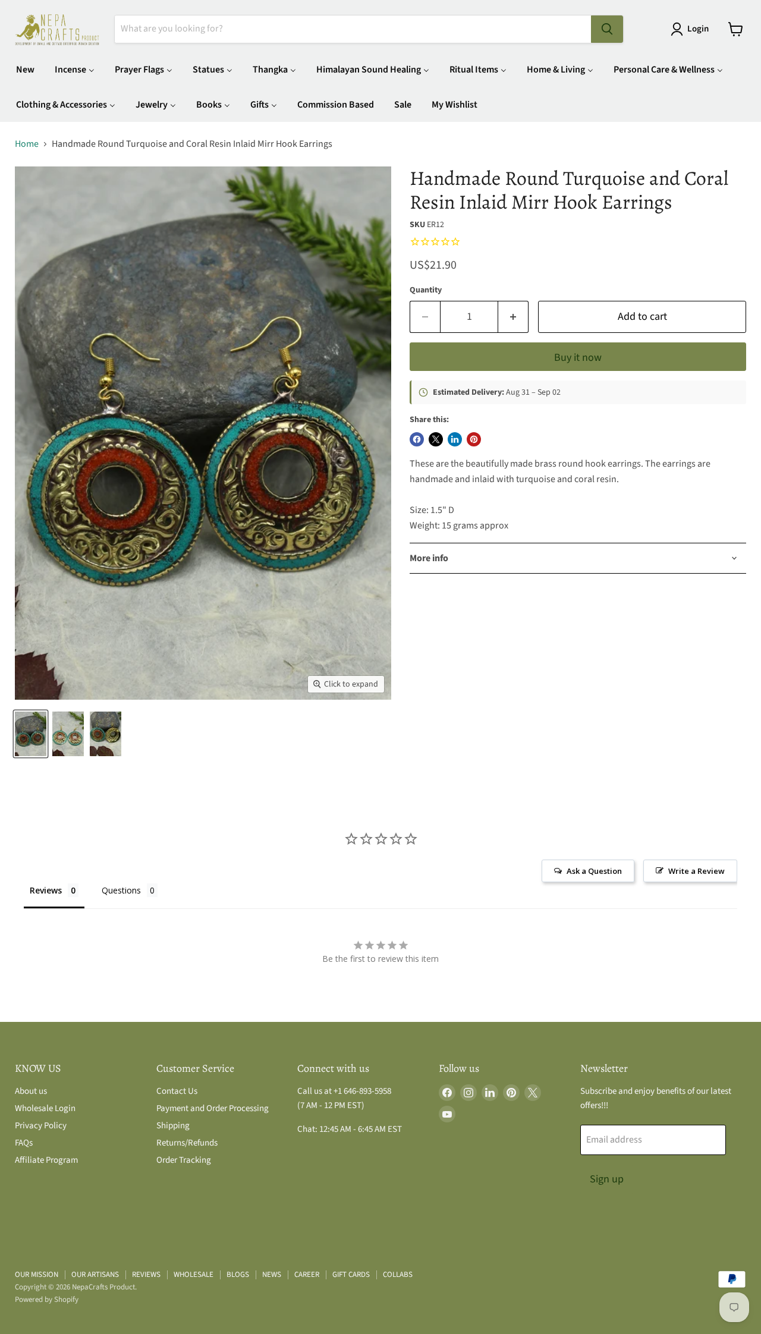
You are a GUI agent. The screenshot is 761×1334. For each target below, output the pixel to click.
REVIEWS (146, 1274)
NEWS (271, 1274)
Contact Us (176, 1091)
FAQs (24, 1143)
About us (31, 1091)
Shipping (173, 1125)
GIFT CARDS (351, 1274)
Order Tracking (183, 1160)
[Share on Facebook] (417, 439)
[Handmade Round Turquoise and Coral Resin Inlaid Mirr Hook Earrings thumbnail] (31, 733)
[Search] (607, 29)
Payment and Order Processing (212, 1108)
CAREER (306, 1274)
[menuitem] (25, 69)
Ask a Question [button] (594, 871)
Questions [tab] (121, 890)
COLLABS (398, 1274)
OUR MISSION (36, 1274)
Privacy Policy (41, 1125)
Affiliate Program (46, 1160)
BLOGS (238, 1274)
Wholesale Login (45, 1108)
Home (27, 144)
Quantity (426, 290)
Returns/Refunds (187, 1143)
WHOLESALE (193, 1274)
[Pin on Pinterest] (474, 439)
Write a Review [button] (696, 871)
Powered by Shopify (46, 1299)
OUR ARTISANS (95, 1274)
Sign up (607, 1179)
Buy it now (578, 357)
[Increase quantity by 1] (513, 317)
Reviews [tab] (46, 890)
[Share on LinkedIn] (455, 439)
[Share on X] (436, 439)
